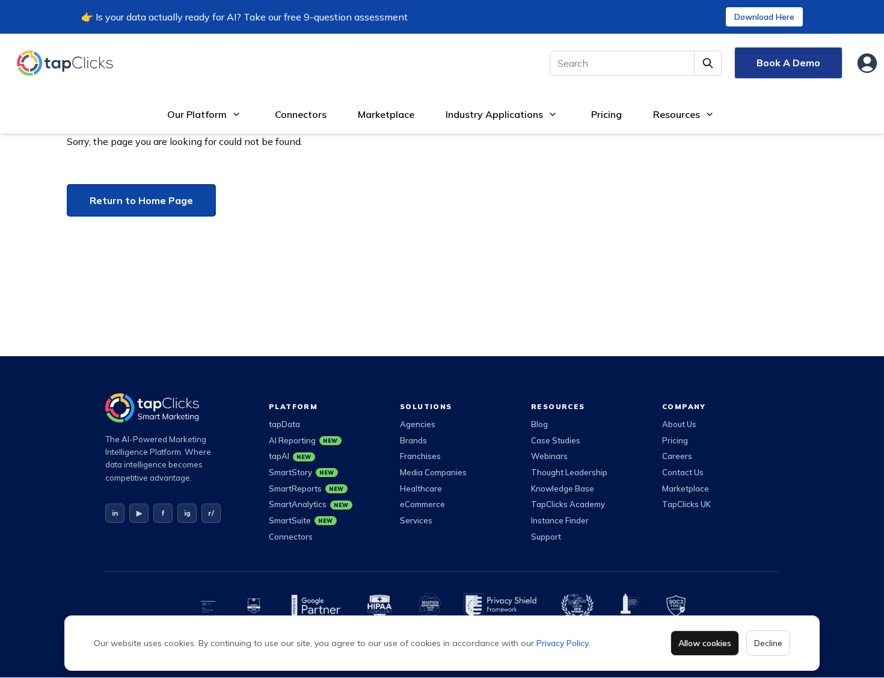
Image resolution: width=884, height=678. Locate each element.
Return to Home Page (141, 200)
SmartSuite (301, 520)
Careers (677, 456)
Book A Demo (788, 63)
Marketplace (386, 114)
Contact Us (683, 472)
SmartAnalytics (309, 504)
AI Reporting (303, 440)
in (115, 512)
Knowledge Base (562, 488)
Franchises (420, 456)
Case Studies (555, 440)
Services (416, 520)
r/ (211, 512)
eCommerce (422, 504)
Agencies (417, 424)
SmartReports (306, 488)
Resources (676, 114)
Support (546, 536)
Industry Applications (494, 114)
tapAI (290, 456)
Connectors (301, 114)
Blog (539, 424)
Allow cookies (704, 643)
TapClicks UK (686, 504)
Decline (768, 643)
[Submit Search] (708, 63)
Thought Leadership (569, 472)
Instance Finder (560, 520)
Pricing (606, 114)
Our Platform (197, 114)
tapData (284, 424)
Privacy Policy (562, 643)
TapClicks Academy (568, 504)
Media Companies (433, 472)
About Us (679, 424)
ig (187, 512)
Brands (413, 440)
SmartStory (301, 472)
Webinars (549, 456)
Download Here (764, 16)
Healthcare (421, 488)
